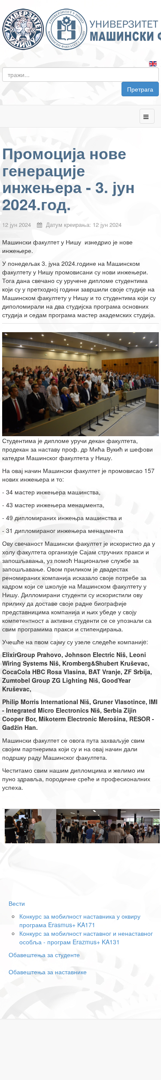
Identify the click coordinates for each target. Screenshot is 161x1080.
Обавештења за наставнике (48, 971)
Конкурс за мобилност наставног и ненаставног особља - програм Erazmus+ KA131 (86, 937)
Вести (17, 903)
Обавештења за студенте (44, 954)
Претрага (140, 89)
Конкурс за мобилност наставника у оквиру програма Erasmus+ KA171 (79, 920)
